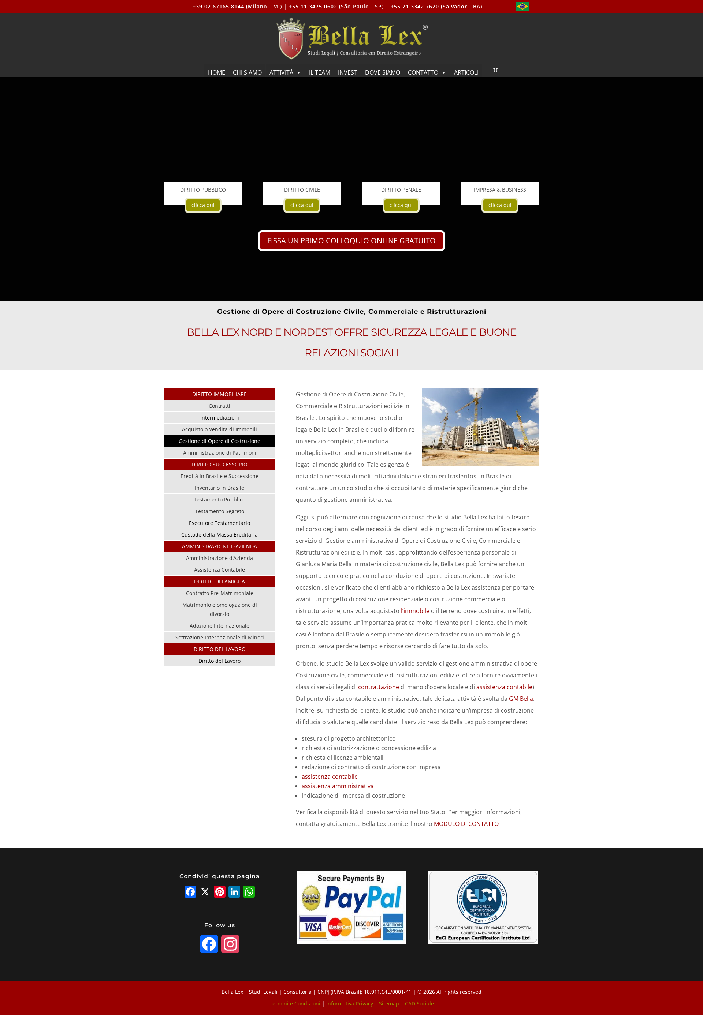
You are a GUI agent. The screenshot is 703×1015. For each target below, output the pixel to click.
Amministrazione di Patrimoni (219, 452)
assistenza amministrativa (338, 786)
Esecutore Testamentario (219, 522)
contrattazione (378, 687)
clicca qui (203, 205)
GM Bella (521, 699)
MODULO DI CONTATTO (466, 824)
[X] (205, 892)
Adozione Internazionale (219, 625)
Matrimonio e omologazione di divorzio (219, 609)
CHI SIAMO (247, 72)
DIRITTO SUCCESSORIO (219, 464)
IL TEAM (319, 72)
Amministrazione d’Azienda (219, 558)
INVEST (347, 72)
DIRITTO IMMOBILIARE (219, 394)
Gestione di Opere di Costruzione (219, 440)
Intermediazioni (219, 417)
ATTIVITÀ (281, 72)
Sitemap (389, 1003)
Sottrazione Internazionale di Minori (219, 637)
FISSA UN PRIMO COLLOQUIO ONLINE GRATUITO (351, 240)
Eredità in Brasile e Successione (219, 476)
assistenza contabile (504, 687)
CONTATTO (423, 72)
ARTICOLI (466, 72)
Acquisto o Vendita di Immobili (219, 429)
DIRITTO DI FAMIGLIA (219, 581)
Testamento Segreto (219, 511)
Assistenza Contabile (219, 569)
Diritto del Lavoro (219, 660)
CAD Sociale (419, 1003)
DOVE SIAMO (382, 72)
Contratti (219, 405)
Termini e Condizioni (294, 1003)
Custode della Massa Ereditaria (219, 534)
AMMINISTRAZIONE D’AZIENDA (219, 546)
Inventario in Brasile (219, 487)
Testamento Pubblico (219, 499)
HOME (216, 72)
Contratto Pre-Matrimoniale (219, 593)
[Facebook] (190, 892)
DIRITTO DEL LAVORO (220, 649)
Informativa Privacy (349, 1003)
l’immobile (415, 611)
